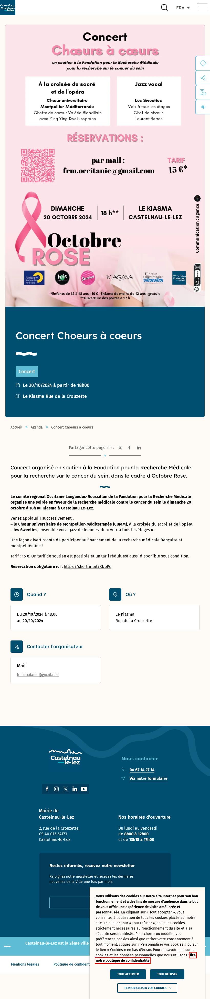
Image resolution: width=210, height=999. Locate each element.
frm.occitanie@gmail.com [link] (38, 675)
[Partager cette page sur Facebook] (129, 447)
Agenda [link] (37, 427)
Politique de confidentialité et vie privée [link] (87, 964)
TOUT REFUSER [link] (167, 974)
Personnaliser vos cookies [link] (145, 988)
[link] (7, 7)
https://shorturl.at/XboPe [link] (87, 566)
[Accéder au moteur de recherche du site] (164, 7)
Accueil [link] (16, 427)
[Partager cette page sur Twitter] (120, 447)
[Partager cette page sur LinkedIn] (138, 447)
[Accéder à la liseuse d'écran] (203, 92)
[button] (202, 7)
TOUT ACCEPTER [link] (128, 974)
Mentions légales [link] (25, 964)
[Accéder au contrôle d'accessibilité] (203, 107)
